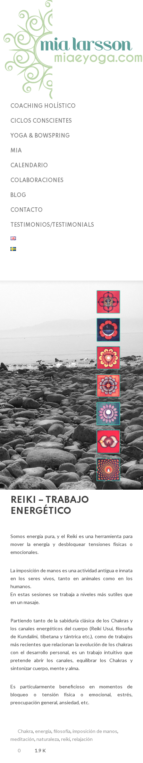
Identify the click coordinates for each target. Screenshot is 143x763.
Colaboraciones (37, 180)
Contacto (26, 210)
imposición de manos (95, 731)
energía (43, 731)
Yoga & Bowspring (40, 136)
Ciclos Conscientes (41, 121)
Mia (16, 151)
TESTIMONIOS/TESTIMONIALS (52, 225)
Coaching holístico (43, 106)
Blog (18, 195)
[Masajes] (120, 506)
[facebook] (71, 272)
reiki (65, 739)
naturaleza (47, 739)
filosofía (61, 731)
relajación (82, 739)
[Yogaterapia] (130, 506)
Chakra (25, 731)
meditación (22, 739)
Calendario (29, 166)
